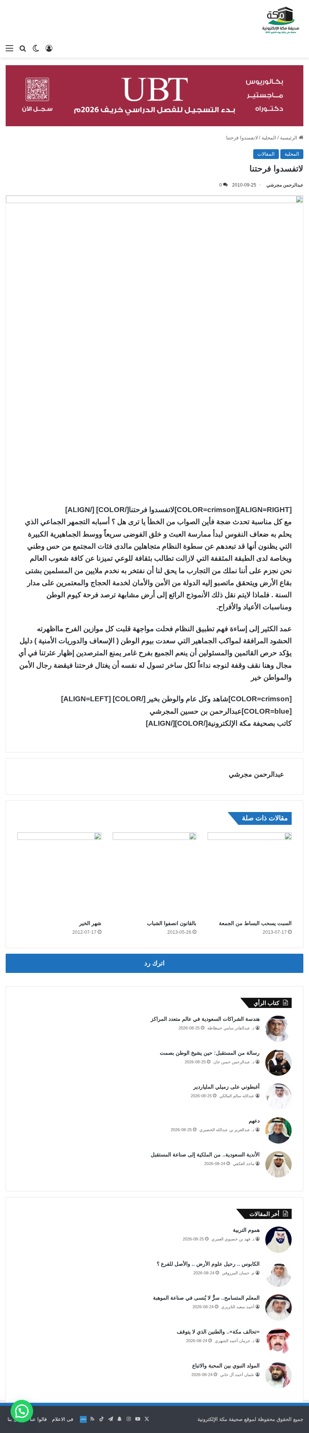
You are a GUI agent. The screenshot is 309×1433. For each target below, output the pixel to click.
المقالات (266, 154)
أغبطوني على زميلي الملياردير (226, 1087)
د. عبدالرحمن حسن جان (233, 1062)
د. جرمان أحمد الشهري (234, 1340)
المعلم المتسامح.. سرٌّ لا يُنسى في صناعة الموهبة (206, 1298)
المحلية (269, 138)
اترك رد (154, 963)
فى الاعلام (62, 1419)
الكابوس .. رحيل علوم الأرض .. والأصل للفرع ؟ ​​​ (207, 1264)
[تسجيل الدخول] (49, 48)
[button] (22, 1411)
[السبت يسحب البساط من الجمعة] (250, 874)
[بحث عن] (22, 48)
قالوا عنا (38, 1419)
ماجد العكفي (243, 1163)
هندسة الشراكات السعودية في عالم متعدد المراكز (205, 1019)
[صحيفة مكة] (280, 20)
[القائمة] (9, 48)
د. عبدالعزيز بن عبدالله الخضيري (226, 1129)
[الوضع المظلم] (36, 48)
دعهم (254, 1121)
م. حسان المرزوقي (238, 1273)
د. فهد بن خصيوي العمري (232, 1239)
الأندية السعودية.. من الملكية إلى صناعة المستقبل (205, 1155)
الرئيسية (289, 138)
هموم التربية (246, 1230)
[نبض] (83, 1419)
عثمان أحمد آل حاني (237, 1374)
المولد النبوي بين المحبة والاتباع (226, 1366)
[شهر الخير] (59, 874)
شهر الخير (90, 923)
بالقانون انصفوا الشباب (171, 923)
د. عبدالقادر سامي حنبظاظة (230, 1028)
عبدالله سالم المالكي (236, 1095)
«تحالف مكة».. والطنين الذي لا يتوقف (218, 1332)
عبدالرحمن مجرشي (284, 185)
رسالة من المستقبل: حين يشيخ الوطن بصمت (210, 1053)
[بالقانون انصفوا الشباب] (155, 874)
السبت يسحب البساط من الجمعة (255, 923)
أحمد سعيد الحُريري (237, 1307)
